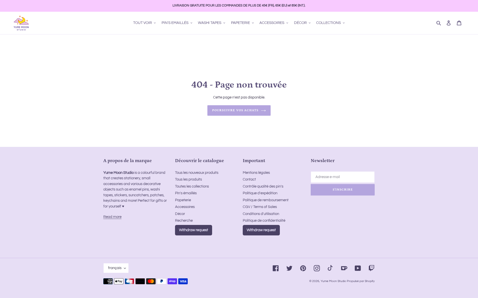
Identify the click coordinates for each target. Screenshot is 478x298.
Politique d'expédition (260, 193)
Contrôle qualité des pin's (263, 186)
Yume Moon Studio (333, 281)
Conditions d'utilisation (261, 214)
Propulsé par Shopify (361, 281)
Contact (249, 179)
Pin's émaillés (186, 193)
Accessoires (185, 207)
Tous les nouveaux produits (196, 173)
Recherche (184, 220)
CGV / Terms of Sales (260, 207)
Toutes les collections (192, 186)
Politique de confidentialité (264, 220)
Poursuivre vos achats (235, 110)
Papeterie (183, 200)
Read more (112, 217)
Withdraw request (193, 230)
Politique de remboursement (266, 200)
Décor (180, 214)
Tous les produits (188, 179)
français (114, 268)
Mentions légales (256, 173)
